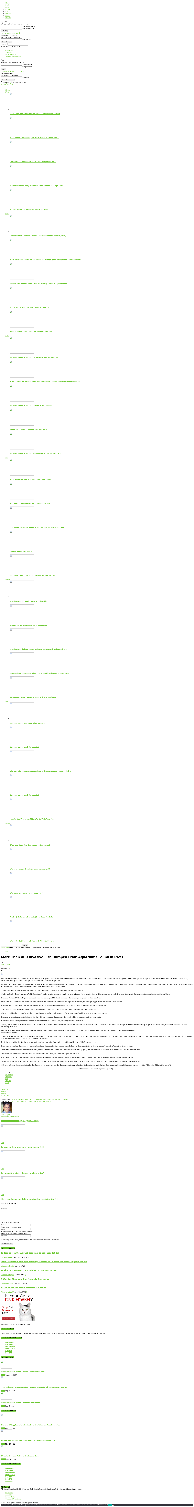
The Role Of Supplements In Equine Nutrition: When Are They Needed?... (30, 1425)
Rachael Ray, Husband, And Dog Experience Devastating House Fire (28, 1440)
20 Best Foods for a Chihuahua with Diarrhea (29, 210)
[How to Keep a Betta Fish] (22, 547)
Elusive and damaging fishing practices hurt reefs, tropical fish (37, 527)
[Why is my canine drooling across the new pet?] (22, 864)
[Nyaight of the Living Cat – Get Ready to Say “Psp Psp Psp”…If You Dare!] (22, 327)
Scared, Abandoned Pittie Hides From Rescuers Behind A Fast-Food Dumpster (40, 1099)
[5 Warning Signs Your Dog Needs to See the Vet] (22, 840)
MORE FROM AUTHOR (29, 1121)
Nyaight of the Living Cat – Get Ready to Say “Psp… (32, 332)
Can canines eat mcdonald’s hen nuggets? (28, 723)
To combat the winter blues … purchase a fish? (30, 503)
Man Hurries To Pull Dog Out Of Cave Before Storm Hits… (34, 138)
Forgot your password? (11, 33)
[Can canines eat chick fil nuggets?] (22, 743)
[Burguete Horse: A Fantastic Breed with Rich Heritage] (22, 693)
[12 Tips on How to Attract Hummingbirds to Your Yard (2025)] (22, 449)
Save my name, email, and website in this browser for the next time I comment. (31, 1240)
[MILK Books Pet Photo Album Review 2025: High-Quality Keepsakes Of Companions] (22, 255)
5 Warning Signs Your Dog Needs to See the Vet (30, 845)
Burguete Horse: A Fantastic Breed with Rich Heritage (33, 697)
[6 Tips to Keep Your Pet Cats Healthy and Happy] (6, 1452)
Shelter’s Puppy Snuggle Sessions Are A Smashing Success (30, 1101)
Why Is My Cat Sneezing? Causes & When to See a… (32, 941)
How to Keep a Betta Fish (21, 551)
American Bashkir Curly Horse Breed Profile (28, 601)
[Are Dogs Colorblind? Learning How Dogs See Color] (22, 912)
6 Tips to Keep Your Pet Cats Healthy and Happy (20, 1456)
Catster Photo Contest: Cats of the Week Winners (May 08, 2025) (38, 236)
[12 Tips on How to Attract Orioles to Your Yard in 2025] (22, 401)
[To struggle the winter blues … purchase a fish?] (22, 475)
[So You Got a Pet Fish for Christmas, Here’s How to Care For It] (22, 571)
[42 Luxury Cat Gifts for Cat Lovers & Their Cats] (22, 303)
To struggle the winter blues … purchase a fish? (30, 479)
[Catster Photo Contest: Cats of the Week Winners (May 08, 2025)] (22, 231)
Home (8, 3)
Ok (110, 1505)
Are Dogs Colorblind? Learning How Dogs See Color (32, 917)
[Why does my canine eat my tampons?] (22, 888)
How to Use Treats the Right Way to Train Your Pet (32, 819)
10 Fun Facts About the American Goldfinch (28, 429)
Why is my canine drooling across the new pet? (30, 869)
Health (8, 18)
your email (26, 39)
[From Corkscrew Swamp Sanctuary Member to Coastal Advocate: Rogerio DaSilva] (22, 377)
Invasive (8, 1081)
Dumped (8, 1077)
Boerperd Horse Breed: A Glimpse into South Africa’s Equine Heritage (39, 673)
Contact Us (9, 50)
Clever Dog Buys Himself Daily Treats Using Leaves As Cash (35, 114)
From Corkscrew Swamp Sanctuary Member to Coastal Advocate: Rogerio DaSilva (45, 382)
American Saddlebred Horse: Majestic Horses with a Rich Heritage (38, 649)
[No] (113, 1505)
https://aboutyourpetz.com (10, 1117)
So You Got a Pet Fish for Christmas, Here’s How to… (32, 575)
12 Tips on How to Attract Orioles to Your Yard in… (31, 405)
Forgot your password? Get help (12, 71)
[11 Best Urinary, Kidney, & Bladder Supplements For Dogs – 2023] (22, 181)
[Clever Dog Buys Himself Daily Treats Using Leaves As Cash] (22, 109)
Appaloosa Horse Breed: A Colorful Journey (28, 625)
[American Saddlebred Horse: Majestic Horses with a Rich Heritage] (22, 645)
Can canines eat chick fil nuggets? (24, 747)
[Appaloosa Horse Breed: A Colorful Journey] (22, 621)
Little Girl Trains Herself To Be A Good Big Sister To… (33, 162)
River (7, 1083)
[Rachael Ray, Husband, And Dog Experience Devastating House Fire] (6, 1437)
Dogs (7, 5)
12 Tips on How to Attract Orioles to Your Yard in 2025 (29, 1270)
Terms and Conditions (13, 56)
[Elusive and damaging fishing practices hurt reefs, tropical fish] (22, 523)
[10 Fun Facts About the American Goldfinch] (22, 425)
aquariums (9, 1075)
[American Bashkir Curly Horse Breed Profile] (22, 597)
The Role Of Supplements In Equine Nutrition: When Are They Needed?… (40, 771)
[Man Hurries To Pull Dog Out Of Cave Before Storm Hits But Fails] (22, 133)
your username (28, 26)
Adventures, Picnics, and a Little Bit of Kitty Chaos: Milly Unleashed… (39, 284)
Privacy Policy (10, 54)
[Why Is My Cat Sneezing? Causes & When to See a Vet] (22, 936)
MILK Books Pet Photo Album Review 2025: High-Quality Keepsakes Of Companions (45, 260)
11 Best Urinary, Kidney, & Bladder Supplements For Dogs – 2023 (37, 186)
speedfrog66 (5, 964)
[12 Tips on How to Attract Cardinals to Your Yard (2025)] (22, 353)
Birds (7, 9)
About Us (8, 52)
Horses (8, 13)
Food (7, 16)
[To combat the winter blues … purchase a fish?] (22, 499)
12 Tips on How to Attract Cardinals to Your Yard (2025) (34, 357)
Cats (7, 7)
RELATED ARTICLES (10, 1121)
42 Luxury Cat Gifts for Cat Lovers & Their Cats (30, 307)
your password (28, 28)
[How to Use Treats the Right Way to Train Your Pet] (22, 814)
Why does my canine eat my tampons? (26, 893)
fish (6, 1079)
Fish (7, 11)
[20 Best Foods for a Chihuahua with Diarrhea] (22, 205)
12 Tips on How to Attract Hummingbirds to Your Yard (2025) (36, 453)
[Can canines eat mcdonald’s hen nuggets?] (22, 719)
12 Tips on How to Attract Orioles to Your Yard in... (21, 1402)
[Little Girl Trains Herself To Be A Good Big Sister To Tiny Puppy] (22, 157)
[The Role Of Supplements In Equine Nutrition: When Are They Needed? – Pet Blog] (22, 767)
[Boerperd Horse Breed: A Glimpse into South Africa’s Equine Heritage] (22, 669)
